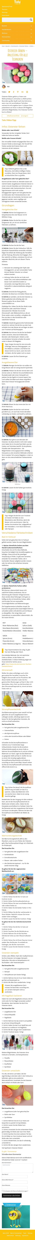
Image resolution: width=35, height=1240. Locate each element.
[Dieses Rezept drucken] (27, 92)
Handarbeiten (6, 29)
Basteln (4, 26)
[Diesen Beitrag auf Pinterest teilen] (9, 92)
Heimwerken (6, 37)
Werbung (17, 1235)
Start (3, 46)
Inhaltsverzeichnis (17, 116)
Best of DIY (6, 1233)
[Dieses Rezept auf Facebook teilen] (13, 92)
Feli (8, 87)
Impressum (5, 15)
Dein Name (5, 1174)
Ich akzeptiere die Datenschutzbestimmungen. (15, 1191)
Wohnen (4, 33)
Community (6, 40)
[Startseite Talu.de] (17, 2)
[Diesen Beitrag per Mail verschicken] (22, 92)
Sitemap (4, 12)
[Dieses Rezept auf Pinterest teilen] (18, 92)
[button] (31, 25)
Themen (4, 9)
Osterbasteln (14, 46)
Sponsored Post (7, 6)
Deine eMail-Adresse (7, 1180)
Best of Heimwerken (16, 1233)
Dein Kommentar (6, 1162)
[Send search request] (31, 20)
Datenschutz (10, 1235)
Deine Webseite (6, 1185)
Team (24, 1233)
